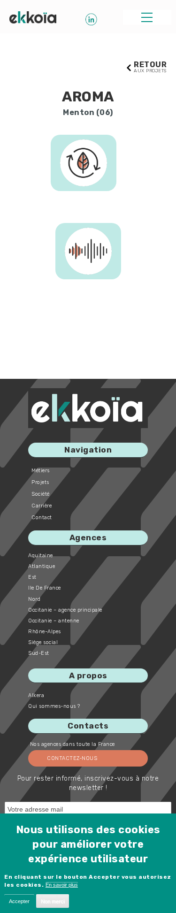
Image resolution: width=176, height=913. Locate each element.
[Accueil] (32, 17)
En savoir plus (62, 885)
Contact (41, 517)
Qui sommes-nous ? (54, 706)
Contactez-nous (72, 758)
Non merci (52, 901)
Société (40, 494)
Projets (40, 482)
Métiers (40, 471)
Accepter (19, 901)
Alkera (36, 695)
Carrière (41, 506)
